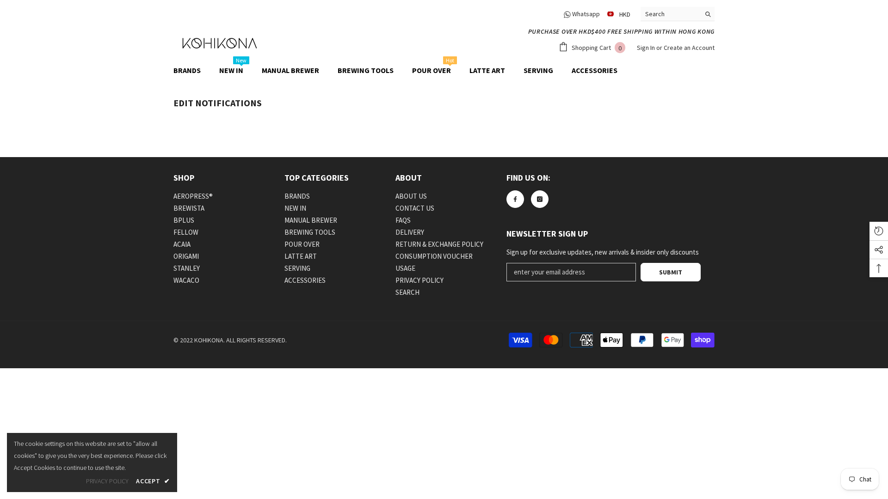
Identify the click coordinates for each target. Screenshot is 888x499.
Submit (670, 272)
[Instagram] (540, 199)
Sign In (646, 47)
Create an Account (689, 47)
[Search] (678, 14)
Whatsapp (585, 14)
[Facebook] (515, 199)
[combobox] (670, 14)
